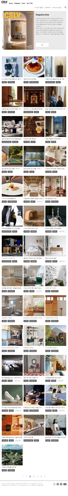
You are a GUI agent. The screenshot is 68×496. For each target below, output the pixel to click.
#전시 (58, 82)
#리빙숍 (15, 142)
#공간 (4, 82)
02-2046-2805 (13, 485)
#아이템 (27, 142)
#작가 (54, 231)
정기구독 (29, 3)
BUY (42, 45)
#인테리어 (11, 82)
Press (23, 3)
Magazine (17, 3)
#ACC (32, 201)
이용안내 (33, 485)
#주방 (54, 171)
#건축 (53, 112)
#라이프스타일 (50, 82)
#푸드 (26, 82)
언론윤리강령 (40, 485)
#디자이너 (11, 112)
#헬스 (54, 410)
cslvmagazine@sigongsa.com (23, 485)
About (11, 3)
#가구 (33, 142)
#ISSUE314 (39, 201)
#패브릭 (33, 231)
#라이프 (48, 410)
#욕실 (31, 291)
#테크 (11, 410)
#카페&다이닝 (34, 82)
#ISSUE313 (18, 410)
